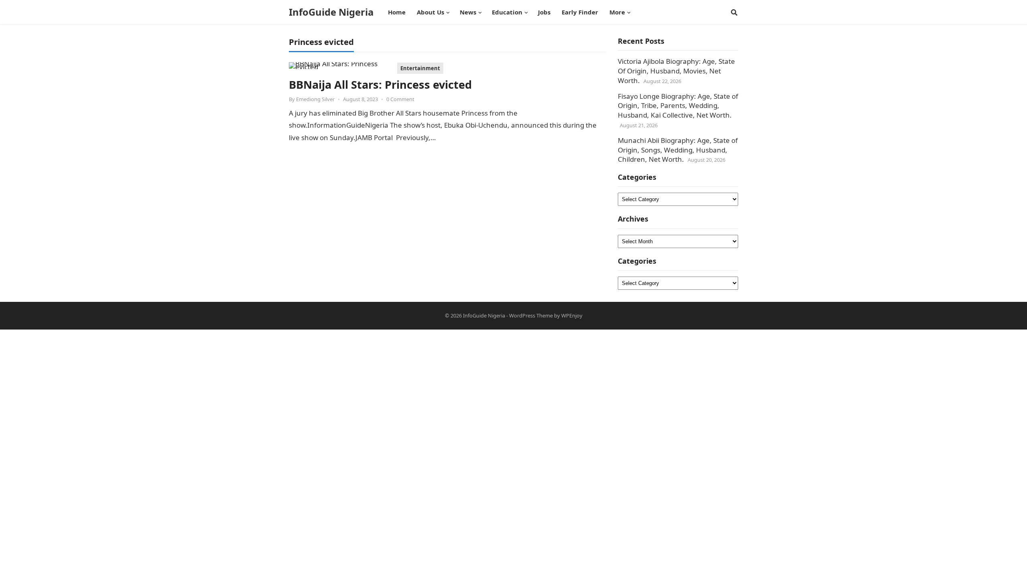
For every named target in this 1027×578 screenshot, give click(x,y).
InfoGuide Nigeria (331, 12)
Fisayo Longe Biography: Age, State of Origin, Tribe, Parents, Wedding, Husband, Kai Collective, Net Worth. (678, 106)
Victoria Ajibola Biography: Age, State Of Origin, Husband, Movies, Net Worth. (676, 71)
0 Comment (400, 99)
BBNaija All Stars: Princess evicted (380, 84)
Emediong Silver (315, 99)
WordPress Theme (531, 315)
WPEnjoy (572, 315)
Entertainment (420, 68)
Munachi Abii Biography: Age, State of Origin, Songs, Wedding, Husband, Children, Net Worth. (678, 150)
